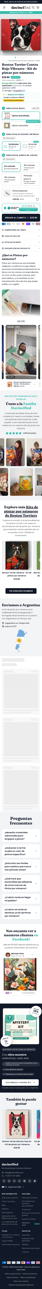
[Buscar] (33, 7)
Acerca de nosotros (10, 1198)
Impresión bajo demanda (28, 1239)
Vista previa (10, 138)
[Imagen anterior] (3, 34)
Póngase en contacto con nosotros (11, 1236)
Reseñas (5, 1209)
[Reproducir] (21, 352)
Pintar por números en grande (31, 1214)
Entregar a (13, 91)
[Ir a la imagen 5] (22, 57)
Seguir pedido (7, 1241)
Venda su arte (30, 1224)
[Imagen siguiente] (38, 34)
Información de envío (10, 1244)
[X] (30, 1181)
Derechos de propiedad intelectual (21, 1285)
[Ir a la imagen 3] (19, 57)
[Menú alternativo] (5, 61)
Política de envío (12, 1277)
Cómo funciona (8, 1201)
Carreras (25, 1252)
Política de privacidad (13, 1274)
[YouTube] (14, 1181)
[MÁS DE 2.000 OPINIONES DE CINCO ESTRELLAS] (21, 467)
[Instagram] (9, 1181)
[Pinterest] (24, 1181)
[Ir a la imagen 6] (24, 57)
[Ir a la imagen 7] (26, 57)
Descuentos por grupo (31, 1248)
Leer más (21, 321)
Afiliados (25, 1244)
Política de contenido (21, 1281)
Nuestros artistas (29, 1219)
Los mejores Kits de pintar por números (10, 1223)
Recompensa (7, 1212)
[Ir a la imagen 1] (15, 57)
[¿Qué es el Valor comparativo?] (23, 80)
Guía (34, 108)
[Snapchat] (35, 1181)
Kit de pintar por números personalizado (28, 1203)
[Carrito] (37, 7)
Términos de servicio (30, 1274)
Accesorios (26, 1209)
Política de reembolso (28, 1277)
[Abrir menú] (4, 7)
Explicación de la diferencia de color (9, 1217)
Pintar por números (30, 1198)
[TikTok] (19, 1181)
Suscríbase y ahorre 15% (18, 1082)
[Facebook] (4, 1181)
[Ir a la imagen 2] (17, 57)
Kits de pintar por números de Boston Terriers (24, 61)
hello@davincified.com (14, 1172)
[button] (21, 195)
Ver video (11, 377)
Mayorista (26, 1235)
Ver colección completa (21, 591)
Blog (3, 1205)
